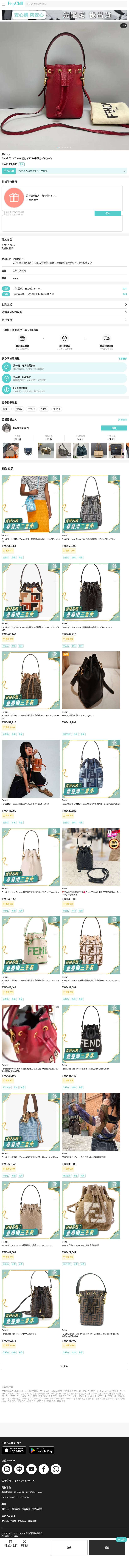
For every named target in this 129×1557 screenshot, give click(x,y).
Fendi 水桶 (21, 1396)
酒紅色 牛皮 (56, 1394)
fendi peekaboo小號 (105, 1391)
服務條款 (26, 1509)
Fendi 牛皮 (10, 1396)
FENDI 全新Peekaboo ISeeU (14, 1391)
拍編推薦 (22, 1521)
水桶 (17, 1394)
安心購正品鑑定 (9, 1521)
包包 (23, 1394)
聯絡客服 (16, 1509)
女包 (15, 270)
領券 (107, 213)
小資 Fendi (32, 1399)
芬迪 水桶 (111, 1394)
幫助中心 (6, 1509)
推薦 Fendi (65, 1399)
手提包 (31, 409)
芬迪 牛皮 (102, 1394)
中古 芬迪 (112, 1396)
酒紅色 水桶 (68, 1394)
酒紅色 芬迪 (31, 1394)
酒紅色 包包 (80, 1394)
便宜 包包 (21, 1401)
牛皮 (11, 1394)
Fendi (15, 278)
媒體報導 (32, 1521)
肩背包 (19, 409)
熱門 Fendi (43, 1399)
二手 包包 (12, 1401)
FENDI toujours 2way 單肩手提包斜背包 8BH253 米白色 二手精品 (67, 1391)
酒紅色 (5, 1394)
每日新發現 (7, 1492)
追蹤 (114, 428)
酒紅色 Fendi (43, 1394)
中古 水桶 (115, 1399)
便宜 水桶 (86, 1399)
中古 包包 (51, 1401)
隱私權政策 (37, 1509)
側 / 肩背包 (31, 1492)
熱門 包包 (41, 1401)
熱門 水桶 (105, 1399)
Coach (5, 1497)
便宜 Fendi (21, 1399)
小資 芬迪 (92, 1396)
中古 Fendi (54, 1399)
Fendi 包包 (32, 1396)
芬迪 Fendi (91, 1394)
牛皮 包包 (53, 1396)
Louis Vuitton (23, 1497)
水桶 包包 (63, 1396)
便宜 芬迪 (82, 1396)
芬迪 (116, 1391)
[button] (17, 438)
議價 (69, 1547)
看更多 (64, 1366)
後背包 (56, 409)
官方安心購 (19, 1492)
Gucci (12, 1497)
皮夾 (40, 1492)
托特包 (44, 409)
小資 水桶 (96, 1399)
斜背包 (22, 270)
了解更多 (122, 358)
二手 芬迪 (72, 1396)
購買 (107, 1547)
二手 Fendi (10, 1399)
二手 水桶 (76, 1399)
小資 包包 (31, 1401)
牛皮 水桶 (43, 1396)
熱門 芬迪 (102, 1396)
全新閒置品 (33, 1391)
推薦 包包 (61, 1401)
